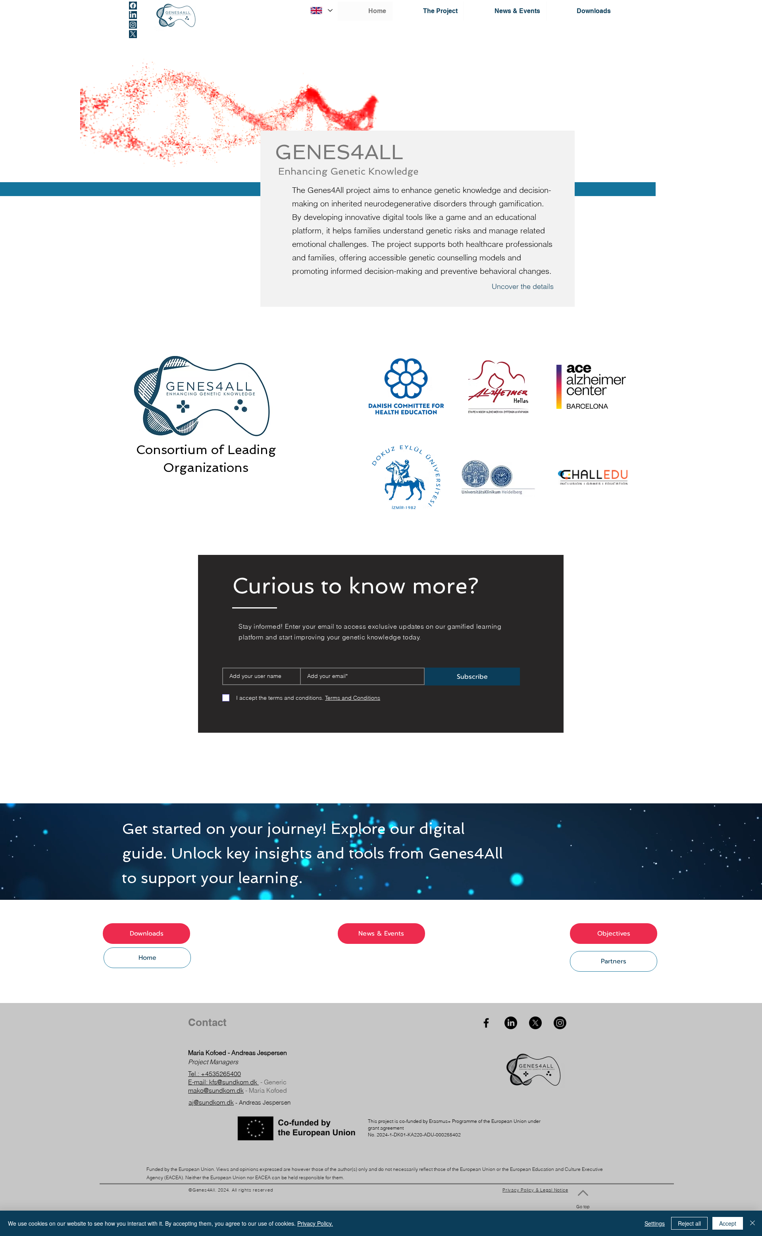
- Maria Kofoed (265, 1090)
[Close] (752, 1223)
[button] (428, 11)
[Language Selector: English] (321, 10)
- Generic (273, 1082)
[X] (133, 34)
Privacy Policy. (315, 1223)
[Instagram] (133, 25)
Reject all (689, 1223)
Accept (727, 1223)
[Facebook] (133, 6)
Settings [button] (655, 1223)
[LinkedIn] (133, 15)
